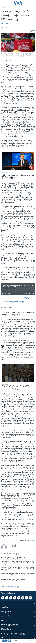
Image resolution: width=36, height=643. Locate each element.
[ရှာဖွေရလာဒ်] (31, 641)
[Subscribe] (30, 597)
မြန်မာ (3, 7)
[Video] (16, 641)
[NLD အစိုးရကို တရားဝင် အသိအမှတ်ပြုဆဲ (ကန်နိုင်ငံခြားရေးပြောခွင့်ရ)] (18, 161)
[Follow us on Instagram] (14, 597)
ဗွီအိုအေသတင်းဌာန (9, 288)
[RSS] (22, 597)
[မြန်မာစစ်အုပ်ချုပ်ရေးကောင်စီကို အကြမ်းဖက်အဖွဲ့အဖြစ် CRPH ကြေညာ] (18, 373)
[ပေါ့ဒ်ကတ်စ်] (26, 597)
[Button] (32, 31)
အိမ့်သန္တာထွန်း (4, 23)
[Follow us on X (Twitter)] (6, 597)
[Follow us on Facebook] (2, 597)
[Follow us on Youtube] (10, 597)
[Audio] (23, 641)
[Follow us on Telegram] (18, 597)
